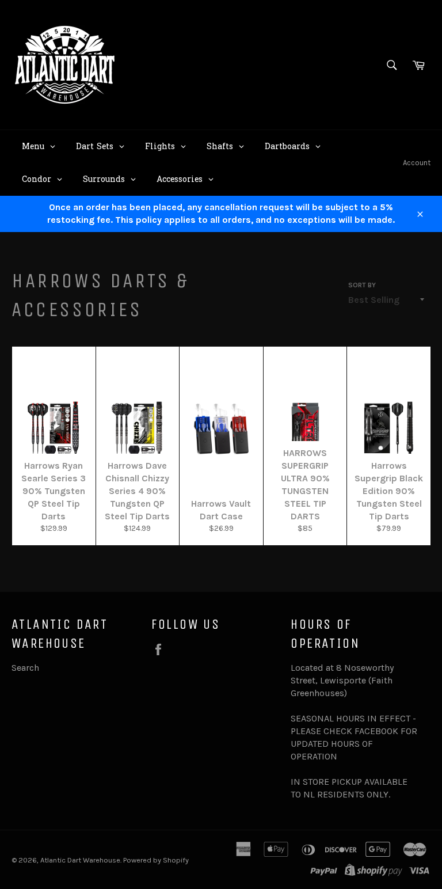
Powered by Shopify (156, 860)
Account (416, 162)
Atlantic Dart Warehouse (80, 860)
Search (25, 667)
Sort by (362, 285)
